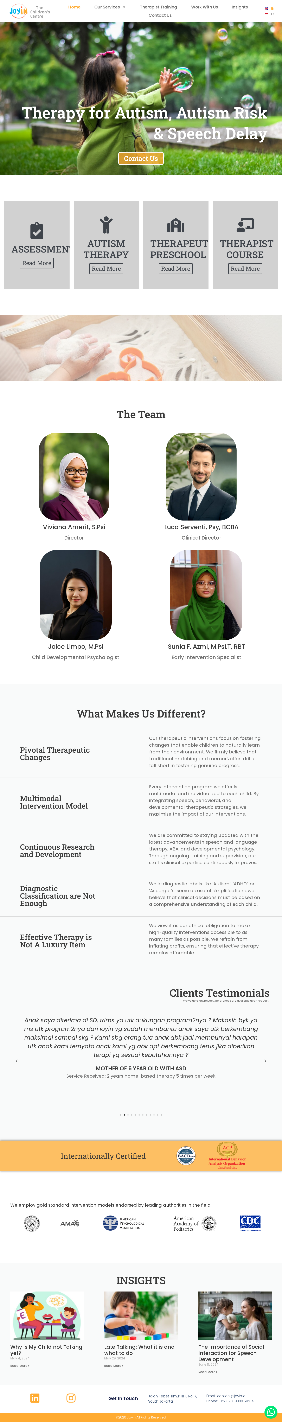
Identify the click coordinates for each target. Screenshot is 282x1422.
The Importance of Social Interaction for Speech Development (231, 1353)
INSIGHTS (141, 1280)
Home (74, 7)
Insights (240, 7)
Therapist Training (158, 7)
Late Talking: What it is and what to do (139, 1350)
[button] (16, 1061)
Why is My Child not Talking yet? (46, 1350)
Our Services (107, 7)
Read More (36, 263)
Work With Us (204, 7)
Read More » (20, 1366)
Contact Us (160, 15)
